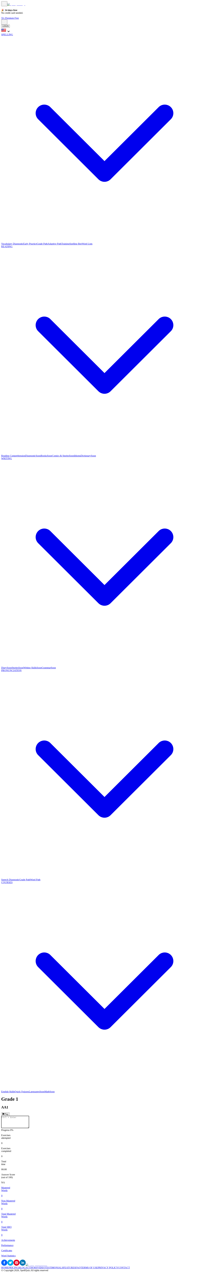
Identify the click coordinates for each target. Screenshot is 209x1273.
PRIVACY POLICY (108, 1267)
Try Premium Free (10, 18)
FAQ (78, 1267)
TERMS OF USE (89, 1267)
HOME (5, 1267)
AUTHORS (31, 1267)
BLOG (22, 1267)
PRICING (14, 1267)
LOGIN (5, 26)
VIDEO (41, 1267)
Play (6, 1114)
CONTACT (124, 1267)
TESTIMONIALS (54, 1267)
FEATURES (69, 1267)
